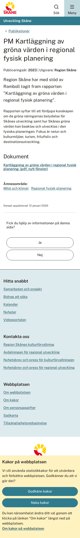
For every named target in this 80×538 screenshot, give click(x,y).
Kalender (10, 304)
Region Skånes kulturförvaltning (28, 345)
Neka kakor (40, 503)
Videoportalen (14, 320)
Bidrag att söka (15, 297)
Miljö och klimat (16, 188)
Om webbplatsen (17, 392)
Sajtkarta (10, 415)
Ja (40, 243)
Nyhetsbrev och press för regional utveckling (39, 368)
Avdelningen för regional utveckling (31, 352)
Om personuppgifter (19, 408)
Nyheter (9, 312)
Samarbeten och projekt (22, 289)
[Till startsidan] (10, 13)
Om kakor (11, 400)
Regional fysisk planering (51, 188)
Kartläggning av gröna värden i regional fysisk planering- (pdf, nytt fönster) (39, 167)
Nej (40, 255)
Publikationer (19, 31)
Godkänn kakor (40, 491)
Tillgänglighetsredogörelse (25, 423)
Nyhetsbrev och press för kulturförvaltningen (38, 360)
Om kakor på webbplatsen (23, 528)
